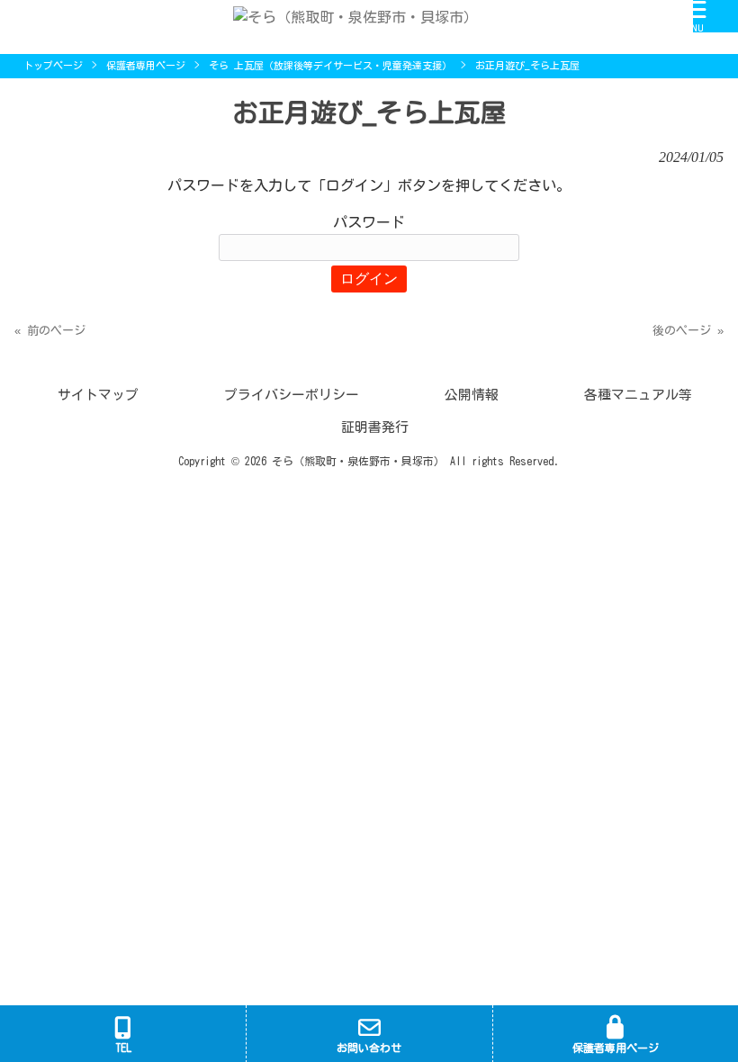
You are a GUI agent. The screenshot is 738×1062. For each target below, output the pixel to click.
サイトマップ (98, 394)
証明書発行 (375, 427)
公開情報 (472, 394)
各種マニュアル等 (638, 394)
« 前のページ (50, 331)
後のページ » (688, 331)
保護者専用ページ (145, 65)
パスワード (369, 222)
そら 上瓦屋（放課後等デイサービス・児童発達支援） (330, 65)
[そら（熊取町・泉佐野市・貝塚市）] (346, 15)
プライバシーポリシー (291, 394)
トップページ (53, 65)
